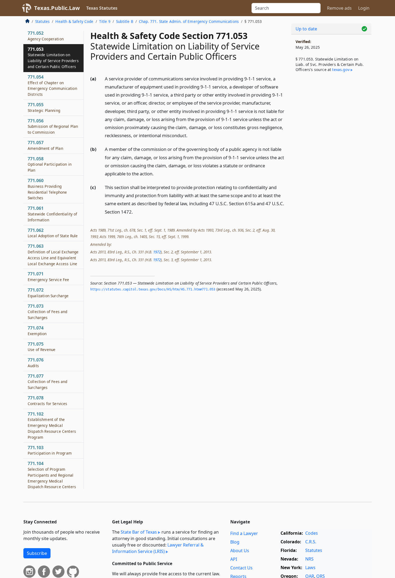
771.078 (47, 400)
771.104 (52, 475)
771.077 (47, 381)
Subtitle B (124, 21)
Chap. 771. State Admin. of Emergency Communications (189, 21)
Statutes (42, 21)
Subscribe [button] (37, 553)
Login (363, 8)
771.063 (53, 254)
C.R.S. (310, 542)
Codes (311, 533)
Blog (234, 542)
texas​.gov (340, 69)
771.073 (47, 311)
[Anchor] (190, 135)
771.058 (49, 164)
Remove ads (339, 8)
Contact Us (241, 568)
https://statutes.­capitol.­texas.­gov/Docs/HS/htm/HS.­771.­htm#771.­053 (152, 289)
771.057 (45, 145)
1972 (157, 251)
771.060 (47, 189)
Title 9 (104, 21)
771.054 (52, 85)
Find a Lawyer (244, 533)
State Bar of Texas (139, 532)
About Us (239, 551)
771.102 (52, 425)
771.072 (48, 293)
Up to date (306, 29)
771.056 (53, 126)
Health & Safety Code (74, 21)
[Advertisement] (331, 165)
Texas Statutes (101, 8)
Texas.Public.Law (57, 8)
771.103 (50, 450)
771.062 (53, 233)
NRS (309, 559)
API (233, 559)
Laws (310, 567)
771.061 (52, 214)
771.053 (53, 57)
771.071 (48, 276)
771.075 (41, 346)
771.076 (36, 362)
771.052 (46, 36)
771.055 (44, 107)
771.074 (37, 330)
